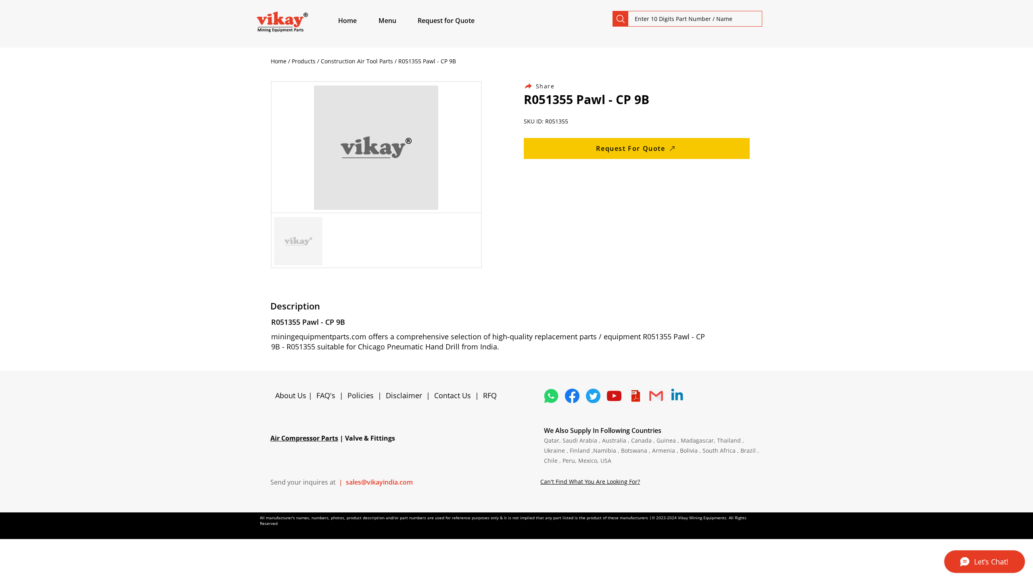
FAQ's (325, 395)
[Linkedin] (677, 396)
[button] (396, 20)
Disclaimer (406, 395)
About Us (291, 395)
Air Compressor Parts (304, 438)
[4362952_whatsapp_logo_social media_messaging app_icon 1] (551, 396)
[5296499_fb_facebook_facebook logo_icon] (572, 396)
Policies (360, 395)
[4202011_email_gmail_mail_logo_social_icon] (656, 396)
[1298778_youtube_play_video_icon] (614, 396)
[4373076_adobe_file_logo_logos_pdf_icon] (635, 396)
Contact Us (452, 395)
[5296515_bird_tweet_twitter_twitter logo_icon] (593, 396)
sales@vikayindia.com (379, 482)
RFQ (490, 395)
